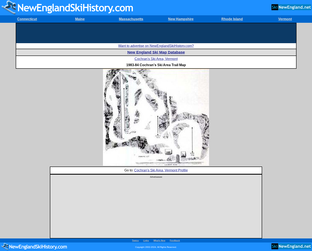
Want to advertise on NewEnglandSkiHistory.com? (156, 46)
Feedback (175, 240)
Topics (135, 240)
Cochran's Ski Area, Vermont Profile (161, 170)
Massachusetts (131, 19)
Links (146, 240)
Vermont (285, 19)
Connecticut (27, 19)
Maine (80, 19)
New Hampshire (181, 19)
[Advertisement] (156, 32)
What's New (159, 240)
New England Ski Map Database (156, 52)
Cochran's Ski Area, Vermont (156, 59)
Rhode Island (232, 19)
